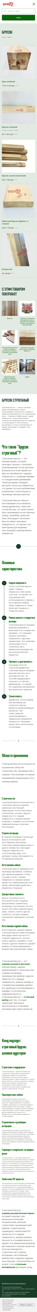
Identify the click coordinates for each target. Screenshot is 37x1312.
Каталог (4, 37)
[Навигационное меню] (33, 4)
